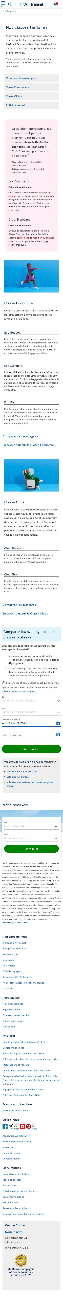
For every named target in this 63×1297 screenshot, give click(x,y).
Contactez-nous (11, 1152)
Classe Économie (16, 87)
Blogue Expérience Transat (17, 1141)
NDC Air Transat (11, 1202)
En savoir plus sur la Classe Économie (28, 445)
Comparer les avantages (20, 78)
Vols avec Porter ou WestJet (22, 771)
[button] (31, 849)
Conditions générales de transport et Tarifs (25, 1042)
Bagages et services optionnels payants (23, 1089)
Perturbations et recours (16, 1064)
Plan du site (9, 1026)
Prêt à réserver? (15, 105)
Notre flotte (9, 965)
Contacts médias (11, 1158)
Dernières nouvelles (13, 1196)
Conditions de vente (13, 1047)
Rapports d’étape (11, 1009)
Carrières (8, 988)
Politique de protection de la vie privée (24, 1053)
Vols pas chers (10, 1185)
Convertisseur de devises (16, 1174)
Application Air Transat (15, 1135)
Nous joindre (14, 1232)
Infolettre (8, 1147)
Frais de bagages (11, 971)
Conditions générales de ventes (15, 922)
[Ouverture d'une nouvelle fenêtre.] (5, 1127)
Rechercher (31, 749)
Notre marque (10, 954)
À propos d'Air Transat (14, 942)
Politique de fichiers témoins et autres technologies (30, 1059)
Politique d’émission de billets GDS (21, 1095)
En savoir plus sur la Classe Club (24, 613)
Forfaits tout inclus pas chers (18, 1191)
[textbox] (31, 700)
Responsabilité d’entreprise (17, 977)
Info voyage (10, 11)
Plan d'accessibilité (13, 1003)
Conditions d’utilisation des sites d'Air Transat (27, 1070)
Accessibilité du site (13, 1020)
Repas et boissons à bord (16, 1208)
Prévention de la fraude (15, 1110)
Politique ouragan (12, 1179)
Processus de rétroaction (16, 1015)
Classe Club (13, 96)
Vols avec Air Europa (18, 776)
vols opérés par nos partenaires (18, 691)
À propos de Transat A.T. (15, 948)
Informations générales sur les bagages (23, 1213)
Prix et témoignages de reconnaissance (23, 982)
